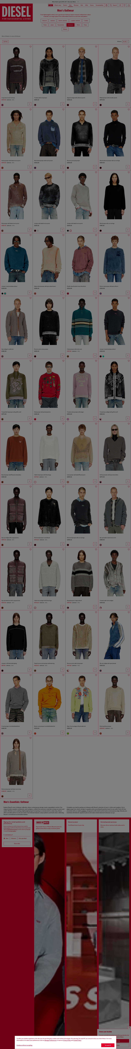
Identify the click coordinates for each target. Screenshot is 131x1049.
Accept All (108, 1045)
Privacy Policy (67, 1040)
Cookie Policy (77, 1040)
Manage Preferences (50, 1040)
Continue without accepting (24, 1045)
